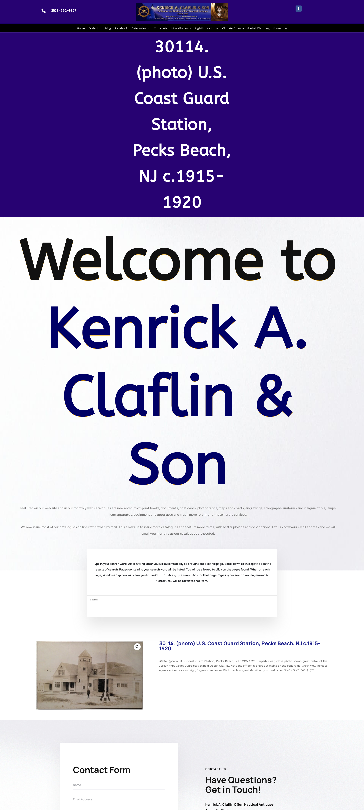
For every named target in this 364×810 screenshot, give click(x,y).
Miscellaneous (181, 28)
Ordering (95, 28)
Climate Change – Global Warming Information (254, 28)
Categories (139, 28)
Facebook (121, 28)
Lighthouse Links (206, 28)
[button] (137, 646)
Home (81, 28)
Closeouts (160, 28)
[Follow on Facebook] (299, 8)
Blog (108, 28)
